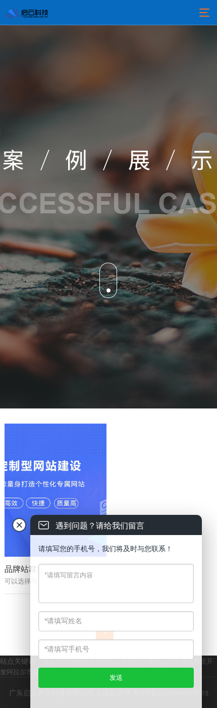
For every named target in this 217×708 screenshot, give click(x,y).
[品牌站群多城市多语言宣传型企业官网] (55, 489)
